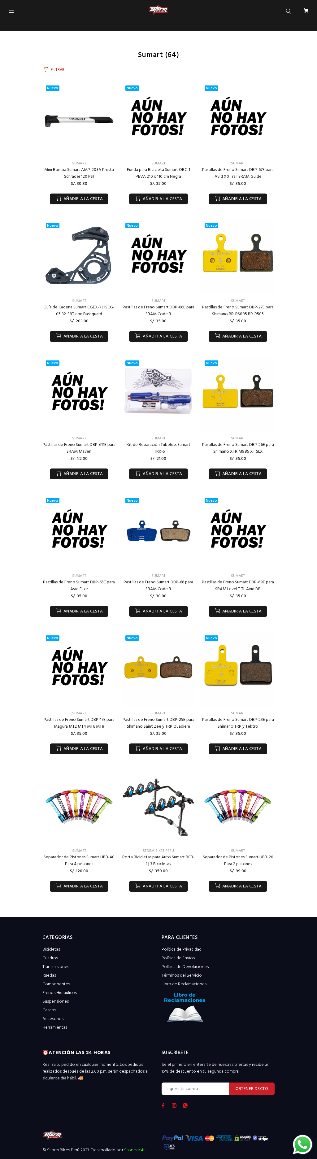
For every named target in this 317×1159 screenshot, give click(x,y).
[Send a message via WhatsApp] (302, 1144)
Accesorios (52, 1018)
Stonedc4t (134, 1150)
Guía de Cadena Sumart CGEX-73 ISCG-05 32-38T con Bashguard (79, 311)
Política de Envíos (178, 958)
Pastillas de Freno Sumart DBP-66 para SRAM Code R (158, 586)
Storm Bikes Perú (158, 851)
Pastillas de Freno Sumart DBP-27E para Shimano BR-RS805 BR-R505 (238, 311)
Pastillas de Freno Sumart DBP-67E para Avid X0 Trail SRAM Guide (238, 173)
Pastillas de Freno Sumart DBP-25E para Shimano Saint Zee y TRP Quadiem (158, 723)
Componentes (56, 984)
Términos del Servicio (182, 975)
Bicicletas (51, 949)
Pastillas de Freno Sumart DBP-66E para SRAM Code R (158, 311)
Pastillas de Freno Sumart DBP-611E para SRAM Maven (79, 448)
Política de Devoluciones (185, 966)
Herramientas (54, 1027)
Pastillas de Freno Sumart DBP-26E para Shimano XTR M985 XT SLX (238, 448)
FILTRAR (57, 70)
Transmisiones (55, 966)
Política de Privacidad (182, 949)
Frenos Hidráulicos (59, 992)
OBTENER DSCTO (252, 1088)
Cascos (49, 1010)
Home (47, 27)
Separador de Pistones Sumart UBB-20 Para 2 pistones (238, 861)
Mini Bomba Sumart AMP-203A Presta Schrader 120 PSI (79, 173)
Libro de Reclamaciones (184, 984)
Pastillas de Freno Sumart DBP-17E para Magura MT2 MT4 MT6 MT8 (79, 723)
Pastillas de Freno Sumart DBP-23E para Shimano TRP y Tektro (238, 723)
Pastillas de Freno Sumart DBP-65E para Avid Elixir (79, 586)
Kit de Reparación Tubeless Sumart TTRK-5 (158, 448)
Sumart (79, 163)
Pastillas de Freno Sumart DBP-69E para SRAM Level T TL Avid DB (238, 586)
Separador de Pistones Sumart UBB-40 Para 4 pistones (79, 861)
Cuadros (50, 958)
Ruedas (49, 975)
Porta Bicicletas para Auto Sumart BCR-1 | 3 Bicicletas (158, 861)
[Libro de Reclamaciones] (218, 1010)
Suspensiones (55, 1001)
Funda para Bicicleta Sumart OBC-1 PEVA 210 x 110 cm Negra (158, 173)
